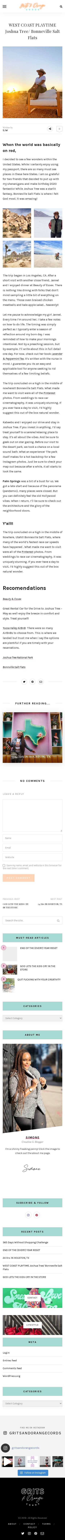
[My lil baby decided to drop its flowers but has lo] (7, 1461)
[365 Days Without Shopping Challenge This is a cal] (32, 1461)
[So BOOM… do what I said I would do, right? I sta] (57, 1461)
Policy (32, 1527)
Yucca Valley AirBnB (14, 628)
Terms (46, 1524)
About (12, 1524)
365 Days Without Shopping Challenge (25, 1242)
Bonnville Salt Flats (14, 667)
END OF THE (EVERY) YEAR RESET (38, 948)
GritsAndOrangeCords (35, 1433)
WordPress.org (11, 1376)
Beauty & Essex (12, 599)
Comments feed (12, 1368)
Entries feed (10, 1360)
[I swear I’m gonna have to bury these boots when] (19, 1461)
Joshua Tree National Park (18, 657)
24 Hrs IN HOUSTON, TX (50, 904)
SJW (5, 130)
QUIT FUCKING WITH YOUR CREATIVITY (39, 979)
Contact (29, 1524)
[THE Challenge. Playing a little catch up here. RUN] (45, 1461)
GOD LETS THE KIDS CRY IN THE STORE (24, 1277)
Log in (6, 1352)
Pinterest (49, 393)
